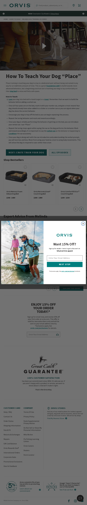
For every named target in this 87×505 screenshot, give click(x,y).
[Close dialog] (83, 224)
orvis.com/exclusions (67, 271)
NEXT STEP (64, 264)
